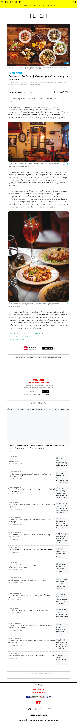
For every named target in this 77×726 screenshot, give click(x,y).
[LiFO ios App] (45, 709)
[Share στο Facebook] (65, 63)
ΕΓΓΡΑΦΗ (45, 391)
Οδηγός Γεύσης (20, 357)
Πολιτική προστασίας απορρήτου (37, 720)
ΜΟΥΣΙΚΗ (46, 6)
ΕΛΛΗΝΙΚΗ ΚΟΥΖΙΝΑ (54, 357)
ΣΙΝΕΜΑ (26, 6)
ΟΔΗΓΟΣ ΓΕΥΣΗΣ (15, 73)
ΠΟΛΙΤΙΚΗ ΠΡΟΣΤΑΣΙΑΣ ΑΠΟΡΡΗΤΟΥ (43, 394)
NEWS (14, 6)
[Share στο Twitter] (67, 63)
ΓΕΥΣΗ (20, 6)
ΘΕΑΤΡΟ (32, 6)
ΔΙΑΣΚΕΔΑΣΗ (55, 6)
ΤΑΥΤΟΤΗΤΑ (38, 690)
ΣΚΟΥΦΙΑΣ (33, 357)
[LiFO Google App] (31, 709)
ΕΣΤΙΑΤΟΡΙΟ (42, 357)
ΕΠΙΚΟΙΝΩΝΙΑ (38, 692)
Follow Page (47, 348)
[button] (2, 2)
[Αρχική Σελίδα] (5, 2)
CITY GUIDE (14, 2)
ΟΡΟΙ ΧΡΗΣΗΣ (28, 394)
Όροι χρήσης (22, 720)
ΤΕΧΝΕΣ (39, 6)
